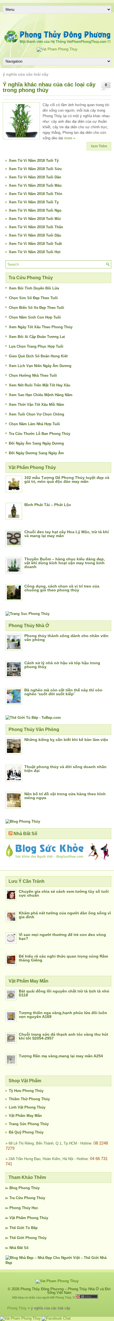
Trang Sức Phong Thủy (29, 1124)
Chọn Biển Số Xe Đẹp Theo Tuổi (36, 308)
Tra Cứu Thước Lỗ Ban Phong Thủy (39, 434)
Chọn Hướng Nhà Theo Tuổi (33, 375)
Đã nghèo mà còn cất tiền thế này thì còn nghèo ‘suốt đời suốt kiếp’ (63, 692)
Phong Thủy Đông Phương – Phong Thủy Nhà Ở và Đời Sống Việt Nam (65, 1291)
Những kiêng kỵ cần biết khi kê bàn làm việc (66, 739)
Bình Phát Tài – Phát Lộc (47, 504)
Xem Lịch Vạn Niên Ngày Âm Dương (40, 366)
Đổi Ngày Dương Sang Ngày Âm (36, 453)
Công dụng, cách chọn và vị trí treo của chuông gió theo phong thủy (61, 588)
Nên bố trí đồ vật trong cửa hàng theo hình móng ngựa (65, 796)
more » (69, 138)
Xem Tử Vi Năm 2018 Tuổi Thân (36, 227)
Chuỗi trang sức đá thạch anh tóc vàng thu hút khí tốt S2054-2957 (63, 1036)
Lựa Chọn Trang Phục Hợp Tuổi (36, 346)
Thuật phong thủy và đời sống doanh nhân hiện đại (65, 769)
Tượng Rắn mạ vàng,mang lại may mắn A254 (61, 1056)
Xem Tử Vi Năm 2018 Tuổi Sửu (35, 169)
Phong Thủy (29, 1188)
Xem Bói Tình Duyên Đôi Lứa (34, 288)
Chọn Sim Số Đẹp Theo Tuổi (33, 298)
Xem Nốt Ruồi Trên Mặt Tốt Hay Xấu (39, 385)
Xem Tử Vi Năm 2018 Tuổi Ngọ (35, 210)
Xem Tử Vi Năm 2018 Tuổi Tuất (35, 244)
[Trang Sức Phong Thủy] (28, 614)
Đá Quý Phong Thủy (26, 1132)
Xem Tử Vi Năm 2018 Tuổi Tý (34, 160)
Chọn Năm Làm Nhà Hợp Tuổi (34, 424)
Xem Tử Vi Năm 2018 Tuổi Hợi (35, 252)
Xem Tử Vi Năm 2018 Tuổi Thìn (35, 194)
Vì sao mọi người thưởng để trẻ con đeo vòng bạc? (62, 936)
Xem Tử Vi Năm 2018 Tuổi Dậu (35, 235)
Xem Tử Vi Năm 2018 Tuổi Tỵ (34, 202)
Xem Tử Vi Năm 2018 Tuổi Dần (35, 177)
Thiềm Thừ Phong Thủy (29, 1099)
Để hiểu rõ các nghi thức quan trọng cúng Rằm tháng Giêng (63, 958)
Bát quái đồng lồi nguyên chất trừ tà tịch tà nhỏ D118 (64, 993)
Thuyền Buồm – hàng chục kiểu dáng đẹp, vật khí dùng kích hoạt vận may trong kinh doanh (64, 563)
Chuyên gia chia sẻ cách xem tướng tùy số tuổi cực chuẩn (64, 893)
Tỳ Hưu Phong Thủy (26, 1091)
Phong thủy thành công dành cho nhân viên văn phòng (66, 637)
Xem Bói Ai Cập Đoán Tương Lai (37, 337)
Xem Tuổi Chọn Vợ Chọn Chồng (36, 414)
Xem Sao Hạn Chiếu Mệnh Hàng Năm (40, 395)
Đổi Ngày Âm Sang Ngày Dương (36, 443)
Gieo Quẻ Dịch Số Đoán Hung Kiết (38, 356)
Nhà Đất (16, 1248)
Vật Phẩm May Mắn (25, 1116)
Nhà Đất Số (25, 833)
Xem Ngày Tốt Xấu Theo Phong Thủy (40, 327)
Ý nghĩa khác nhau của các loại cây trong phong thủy (49, 87)
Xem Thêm (99, 146)
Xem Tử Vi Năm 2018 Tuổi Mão (35, 185)
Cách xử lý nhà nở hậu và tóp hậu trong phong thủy (62, 665)
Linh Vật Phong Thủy (27, 1107)
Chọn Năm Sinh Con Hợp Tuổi (35, 317)
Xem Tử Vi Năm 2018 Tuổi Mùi (35, 219)
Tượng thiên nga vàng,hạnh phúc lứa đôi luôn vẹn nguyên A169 (63, 1014)
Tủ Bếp (31, 1228)
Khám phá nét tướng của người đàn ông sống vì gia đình (65, 915)
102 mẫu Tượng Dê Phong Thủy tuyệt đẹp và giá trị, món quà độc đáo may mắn (66, 479)
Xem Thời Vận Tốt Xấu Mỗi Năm (36, 404)
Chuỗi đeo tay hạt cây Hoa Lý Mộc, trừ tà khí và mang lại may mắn (66, 534)
